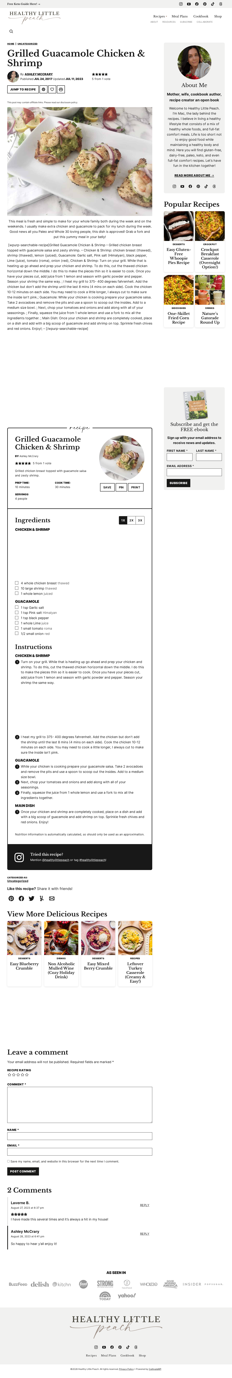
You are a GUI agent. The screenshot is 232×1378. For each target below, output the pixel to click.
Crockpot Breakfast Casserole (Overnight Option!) (209, 258)
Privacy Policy (126, 1369)
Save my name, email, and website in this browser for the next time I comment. (65, 1161)
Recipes (159, 16)
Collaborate (205, 22)
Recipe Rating (19, 1070)
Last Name (206, 451)
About (154, 22)
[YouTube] (189, 4)
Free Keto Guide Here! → (23, 4)
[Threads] (221, 4)
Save (107, 487)
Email (13, 1145)
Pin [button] (121, 487)
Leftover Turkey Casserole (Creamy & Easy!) (135, 973)
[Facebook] (197, 4)
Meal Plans (180, 16)
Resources (169, 22)
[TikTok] (213, 4)
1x (123, 520)
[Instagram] (181, 4)
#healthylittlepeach (92, 860)
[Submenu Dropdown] (166, 16)
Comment (16, 1084)
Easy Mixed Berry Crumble (98, 966)
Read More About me (192, 175)
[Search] (11, 31)
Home (10, 43)
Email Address (180, 466)
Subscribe (186, 22)
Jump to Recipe (23, 89)
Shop (218, 16)
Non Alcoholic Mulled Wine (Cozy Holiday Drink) (61, 970)
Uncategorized (28, 43)
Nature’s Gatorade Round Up (210, 318)
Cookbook (200, 16)
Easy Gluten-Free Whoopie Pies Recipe (179, 256)
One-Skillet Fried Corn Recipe (179, 318)
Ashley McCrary (39, 74)
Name (13, 1130)
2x (131, 520)
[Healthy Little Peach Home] (34, 17)
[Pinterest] (205, 4)
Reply (144, 1205)
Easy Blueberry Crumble (24, 966)
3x (140, 520)
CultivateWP (155, 1369)
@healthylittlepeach (55, 860)
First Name (177, 451)
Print (135, 487)
